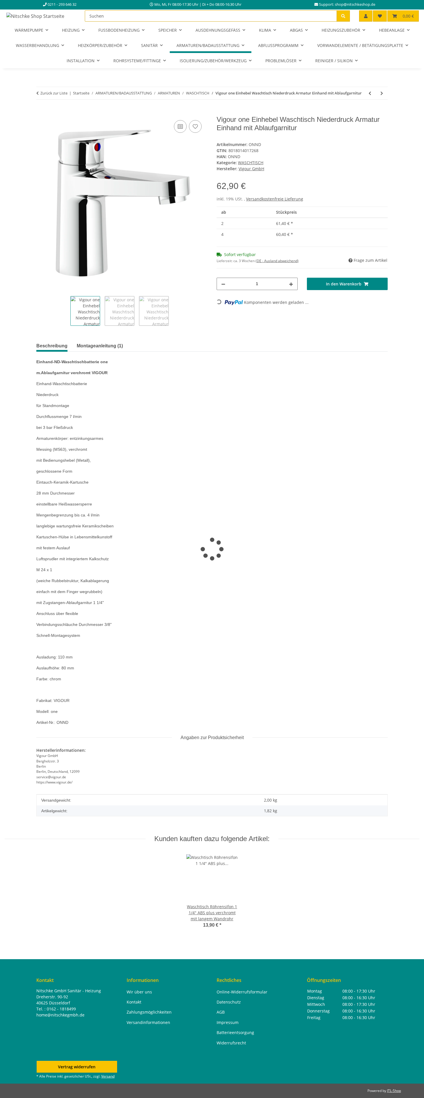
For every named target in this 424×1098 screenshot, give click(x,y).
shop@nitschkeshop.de (355, 4)
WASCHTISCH (250, 162)
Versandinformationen (148, 1022)
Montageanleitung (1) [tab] (100, 345)
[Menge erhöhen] (291, 284)
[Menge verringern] (223, 284)
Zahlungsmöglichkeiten (149, 1012)
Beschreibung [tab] (51, 345)
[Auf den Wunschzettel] (195, 126)
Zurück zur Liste (53, 93)
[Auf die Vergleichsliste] (180, 126)
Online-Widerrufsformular (242, 992)
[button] (365, 16)
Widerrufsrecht (231, 1043)
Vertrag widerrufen (76, 1066)
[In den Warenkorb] (41, 112)
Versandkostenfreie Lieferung (274, 199)
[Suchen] (343, 16)
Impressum (228, 1022)
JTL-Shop (394, 1090)
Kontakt (134, 1002)
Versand (108, 1076)
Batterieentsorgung (235, 1032)
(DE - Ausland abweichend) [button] (277, 260)
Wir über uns (139, 992)
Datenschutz (229, 1002)
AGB (221, 1012)
